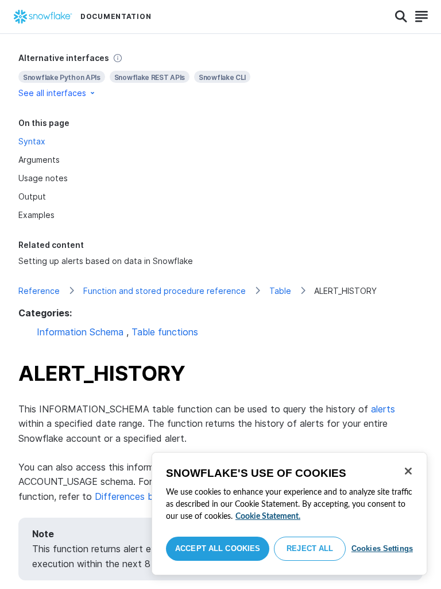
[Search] (401, 16)
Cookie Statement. (267, 516)
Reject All (310, 548)
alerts (383, 409)
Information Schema (80, 332)
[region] (289, 513)
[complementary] (220, 75)
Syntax (31, 141)
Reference (39, 291)
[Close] (408, 471)
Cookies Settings (382, 548)
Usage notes (43, 178)
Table (280, 291)
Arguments (39, 160)
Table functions (164, 332)
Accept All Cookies (217, 548)
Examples (36, 215)
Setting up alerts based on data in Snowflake (105, 261)
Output (32, 196)
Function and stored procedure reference (164, 291)
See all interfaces (52, 93)
